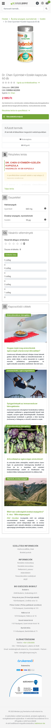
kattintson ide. (40, 723)
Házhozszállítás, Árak (25, 549)
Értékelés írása (10, 255)
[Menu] (37, 3)
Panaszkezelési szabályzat (25, 576)
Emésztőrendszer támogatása (18, 315)
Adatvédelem (25, 573)
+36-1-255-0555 (28, 643)
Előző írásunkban (13, 518)
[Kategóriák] (3, 3)
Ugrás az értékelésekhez (27, 83)
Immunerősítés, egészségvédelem (20, 371)
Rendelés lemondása (25, 566)
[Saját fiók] (42, 3)
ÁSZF (26, 579)
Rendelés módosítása (25, 563)
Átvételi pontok (25, 552)
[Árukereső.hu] (25, 662)
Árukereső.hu (25, 665)
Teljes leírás (9, 189)
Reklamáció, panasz (25, 569)
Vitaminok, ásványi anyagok (17, 479)
